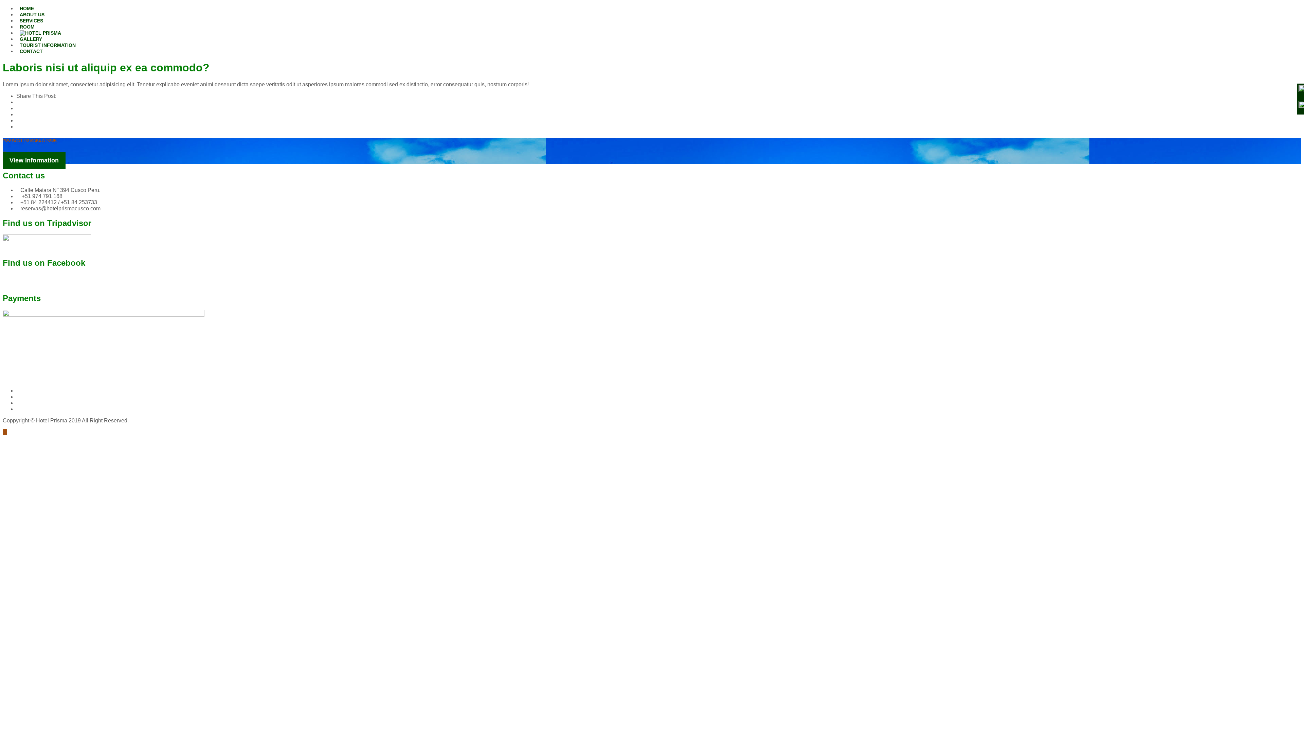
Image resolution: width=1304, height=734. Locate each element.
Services (31, 20)
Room (27, 27)
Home (27, 8)
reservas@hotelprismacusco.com (60, 208)
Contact (31, 51)
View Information (34, 160)
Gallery (31, 39)
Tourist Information (48, 45)
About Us (32, 14)
